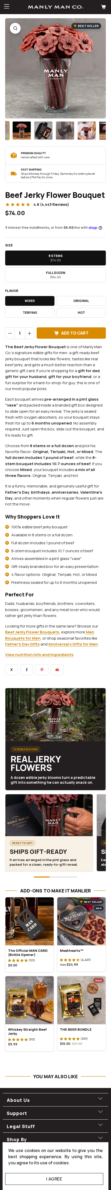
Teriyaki (30, 312)
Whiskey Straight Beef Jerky (27, 1031)
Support (17, 1113)
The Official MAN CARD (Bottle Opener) (28, 952)
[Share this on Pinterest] (42, 669)
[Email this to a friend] (57, 669)
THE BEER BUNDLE (76, 1029)
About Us (18, 1100)
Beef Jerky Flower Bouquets (32, 632)
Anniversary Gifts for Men (73, 644)
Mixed (30, 301)
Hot (81, 312)
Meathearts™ (71, 950)
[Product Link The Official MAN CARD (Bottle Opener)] (29, 921)
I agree (54, 1179)
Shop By (17, 1139)
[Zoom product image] (15, 28)
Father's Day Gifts (22, 644)
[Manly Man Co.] (55, 7)
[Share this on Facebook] (26, 669)
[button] (18, 960)
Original (81, 301)
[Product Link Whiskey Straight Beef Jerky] (29, 1000)
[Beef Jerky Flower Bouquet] (55, 68)
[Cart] (104, 7)
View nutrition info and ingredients (39, 654)
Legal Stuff (21, 1126)
